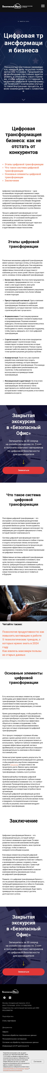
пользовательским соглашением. (12, 1070)
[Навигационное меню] (43, 6)
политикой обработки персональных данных (16, 1068)
